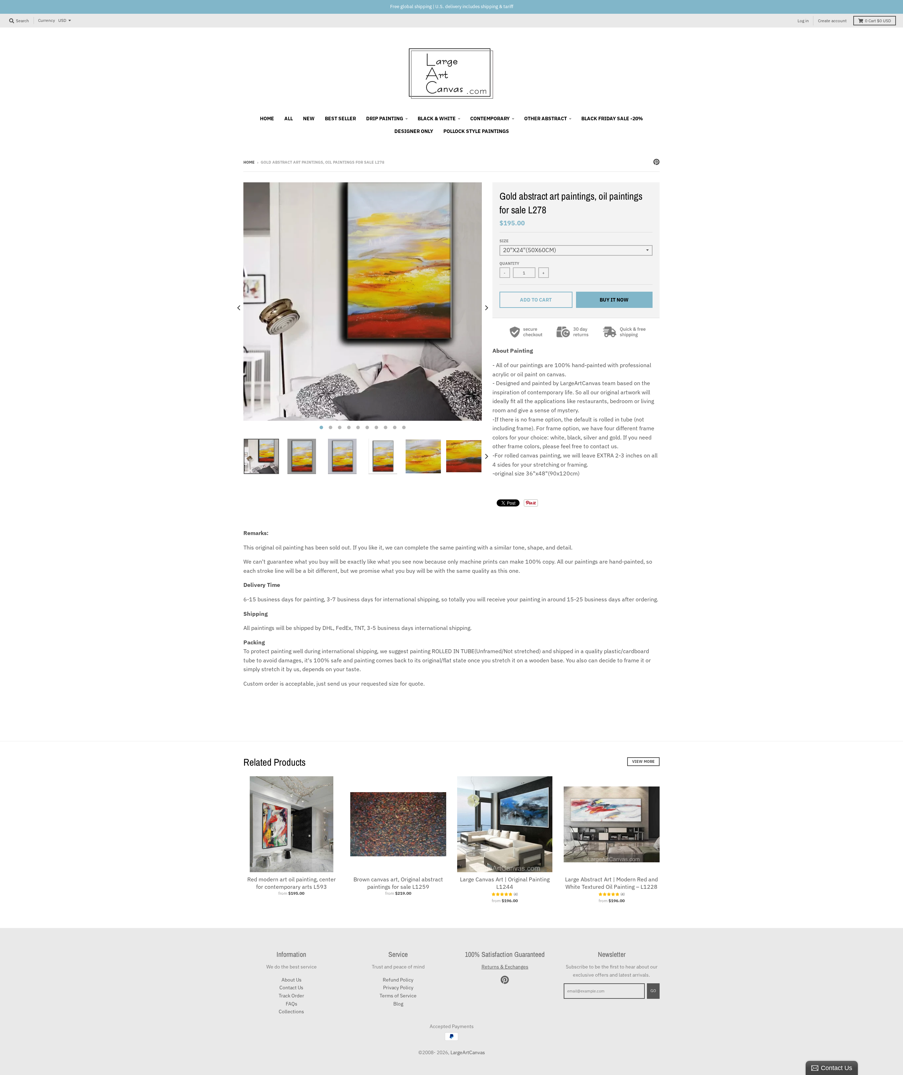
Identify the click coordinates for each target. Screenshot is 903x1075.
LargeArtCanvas (467, 1052)
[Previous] (239, 307)
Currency (46, 20)
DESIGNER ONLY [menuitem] (413, 131)
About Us (291, 980)
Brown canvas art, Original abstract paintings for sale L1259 (398, 883)
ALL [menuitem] (288, 118)
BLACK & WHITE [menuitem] (437, 118)
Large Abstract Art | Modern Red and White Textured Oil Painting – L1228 (611, 883)
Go (653, 990)
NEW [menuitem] (309, 118)
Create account (832, 20)
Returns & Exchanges (504, 967)
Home (249, 162)
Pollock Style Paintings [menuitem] (476, 131)
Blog (398, 1004)
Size (504, 240)
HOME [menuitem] (267, 118)
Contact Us (291, 987)
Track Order (291, 995)
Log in (803, 20)
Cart (878, 20)
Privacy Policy (398, 987)
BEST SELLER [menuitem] (340, 118)
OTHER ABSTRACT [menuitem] (545, 118)
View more (643, 761)
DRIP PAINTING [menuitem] (384, 118)
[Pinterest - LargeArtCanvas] (656, 162)
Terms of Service (398, 995)
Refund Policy (398, 980)
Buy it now (614, 300)
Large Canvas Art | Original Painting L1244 (505, 883)
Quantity (509, 263)
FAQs (291, 1004)
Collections (291, 1011)
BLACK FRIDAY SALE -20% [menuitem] (612, 118)
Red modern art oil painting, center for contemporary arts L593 (291, 883)
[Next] (486, 307)
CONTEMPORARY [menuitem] (490, 118)
